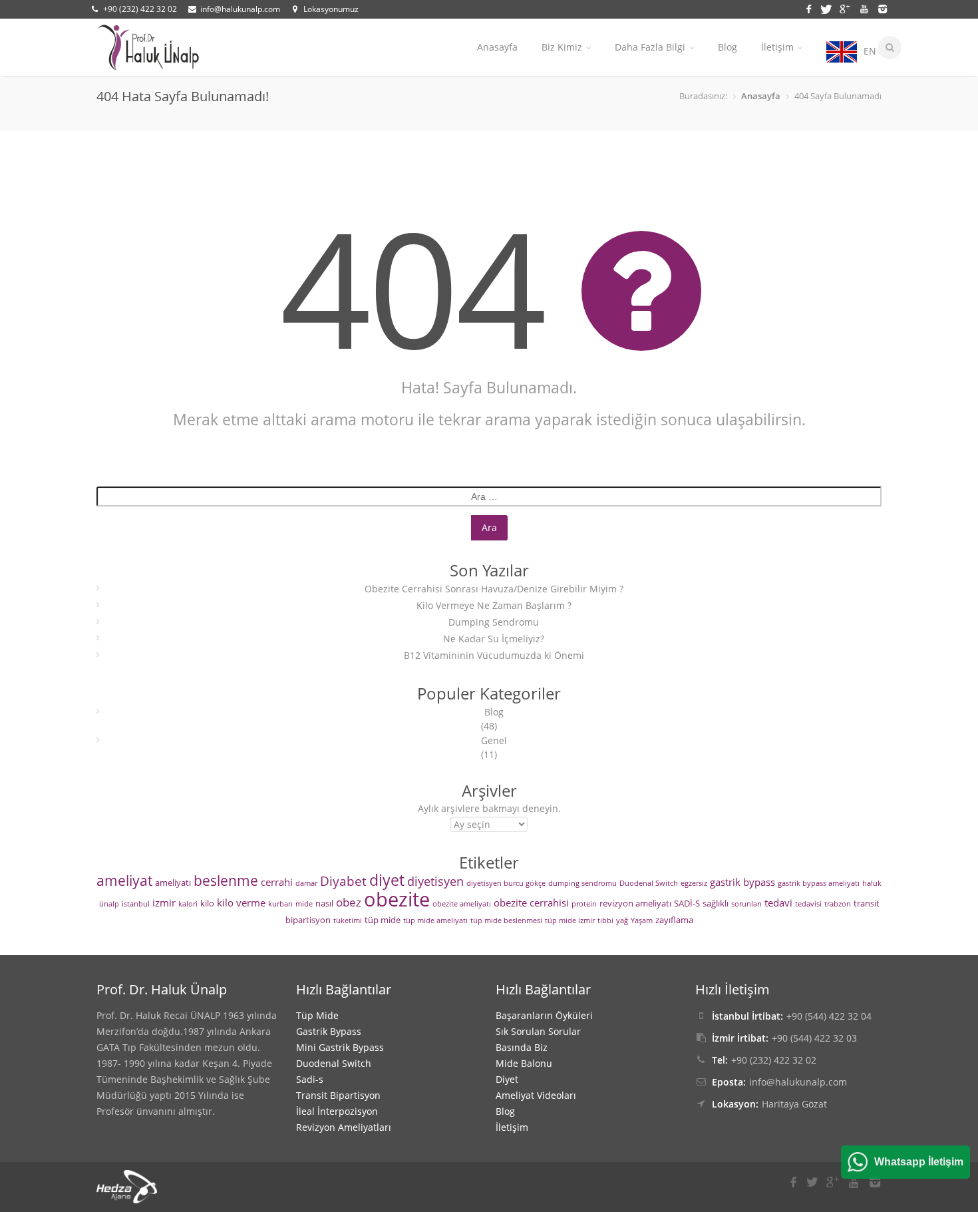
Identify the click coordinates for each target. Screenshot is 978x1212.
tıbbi (605, 920)
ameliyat (124, 880)
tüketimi (347, 920)
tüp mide (383, 920)
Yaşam (642, 920)
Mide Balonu (524, 1063)
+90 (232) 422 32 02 (140, 9)
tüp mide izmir (570, 920)
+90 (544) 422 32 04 (829, 1016)
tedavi (778, 902)
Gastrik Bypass (328, 1031)
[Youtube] (866, 8)
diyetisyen (435, 881)
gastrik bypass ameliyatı (819, 883)
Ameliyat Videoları (536, 1095)
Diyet (507, 1079)
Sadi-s (309, 1079)
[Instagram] (882, 8)
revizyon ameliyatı (635, 903)
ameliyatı (173, 883)
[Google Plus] (847, 8)
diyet (387, 880)
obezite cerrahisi (531, 902)
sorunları (746, 904)
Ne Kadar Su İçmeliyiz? (493, 638)
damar (306, 883)
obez (348, 902)
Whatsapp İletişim (918, 1161)
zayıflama (674, 920)
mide (304, 904)
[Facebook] (810, 8)
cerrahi (277, 882)
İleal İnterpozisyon (337, 1111)
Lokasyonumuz (331, 9)
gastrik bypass (742, 882)
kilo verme (241, 902)
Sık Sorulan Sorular (538, 1031)
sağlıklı (716, 903)
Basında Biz (522, 1047)
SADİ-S (687, 903)
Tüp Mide (317, 1015)
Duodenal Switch (648, 883)
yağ (622, 920)
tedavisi (808, 904)
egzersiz (694, 883)
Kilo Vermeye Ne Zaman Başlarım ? (493, 605)
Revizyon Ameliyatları (343, 1127)
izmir (164, 902)
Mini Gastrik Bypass (340, 1047)
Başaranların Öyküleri (544, 1015)
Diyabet (343, 881)
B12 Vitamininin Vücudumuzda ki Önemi (494, 655)
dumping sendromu (582, 883)
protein (584, 904)
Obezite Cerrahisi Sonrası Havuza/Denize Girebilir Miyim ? (494, 588)
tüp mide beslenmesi (506, 920)
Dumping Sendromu (493, 622)
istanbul (136, 904)
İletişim (777, 47)
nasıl (324, 903)
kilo (207, 903)
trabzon (837, 904)
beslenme (226, 880)
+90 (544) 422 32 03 (814, 1038)
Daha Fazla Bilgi (650, 47)
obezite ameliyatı (461, 904)
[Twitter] (828, 8)
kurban (280, 904)
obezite (397, 899)
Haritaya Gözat (794, 1104)
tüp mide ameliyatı (435, 920)
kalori (188, 904)
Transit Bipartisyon (338, 1095)
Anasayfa (497, 47)
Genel (494, 740)
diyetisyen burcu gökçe (506, 883)
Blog (727, 47)
